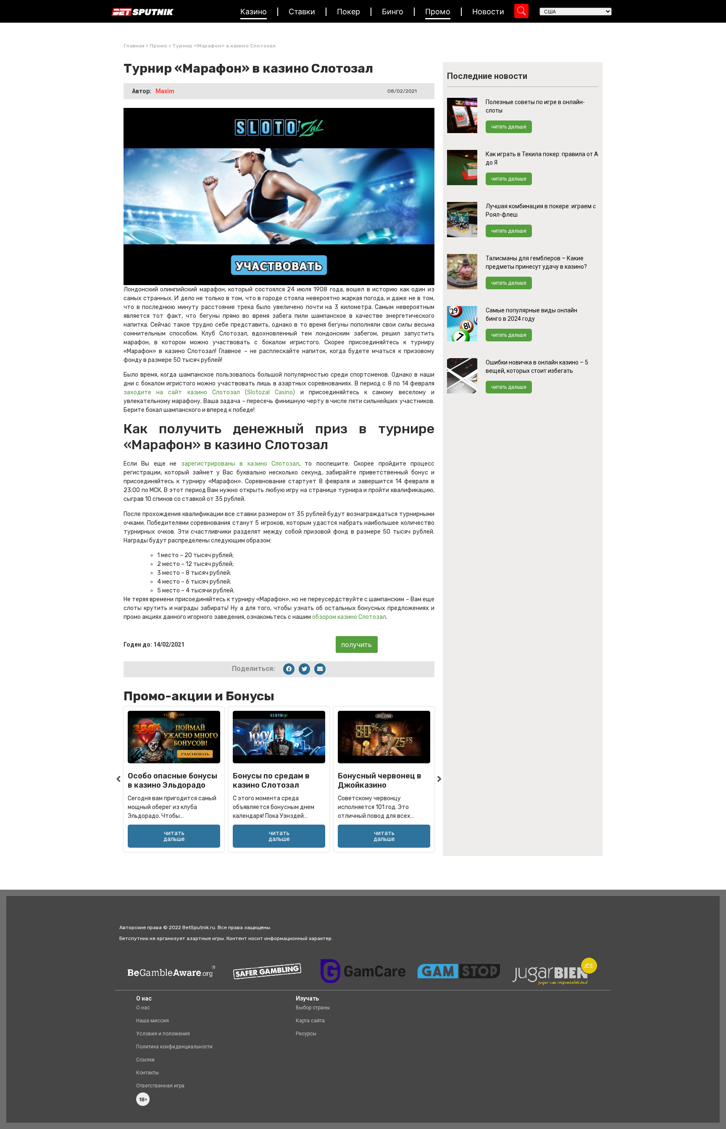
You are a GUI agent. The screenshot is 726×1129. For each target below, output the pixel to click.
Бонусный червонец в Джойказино (379, 780)
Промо (437, 11)
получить (356, 644)
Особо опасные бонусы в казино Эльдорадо (172, 780)
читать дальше (508, 127)
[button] (289, 669)
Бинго (392, 11)
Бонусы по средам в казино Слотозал (271, 780)
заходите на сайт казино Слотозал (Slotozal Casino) (209, 392)
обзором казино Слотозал (349, 617)
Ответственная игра (160, 1086)
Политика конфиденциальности (174, 1047)
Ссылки (145, 1060)
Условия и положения (163, 1034)
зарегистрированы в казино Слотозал (240, 463)
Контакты (147, 1073)
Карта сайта (310, 1021)
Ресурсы (306, 1034)
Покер (348, 11)
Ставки (302, 11)
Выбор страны (313, 1008)
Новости (488, 11)
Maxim (164, 91)
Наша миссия (152, 1021)
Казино (253, 11)
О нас (143, 1008)
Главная (134, 46)
